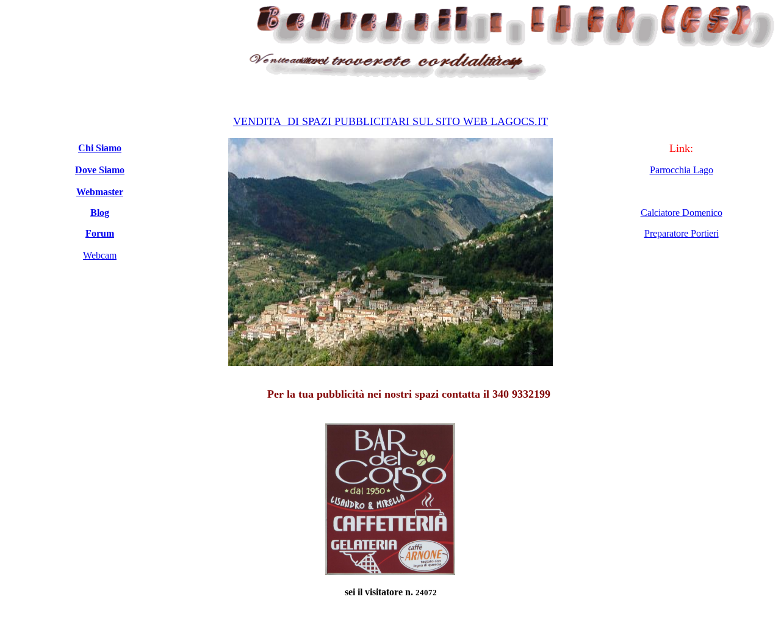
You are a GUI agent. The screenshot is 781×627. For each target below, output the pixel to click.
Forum (99, 233)
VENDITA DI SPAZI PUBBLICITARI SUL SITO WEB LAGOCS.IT (390, 121)
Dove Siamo (99, 170)
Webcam (100, 255)
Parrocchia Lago (681, 170)
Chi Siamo (99, 148)
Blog (99, 212)
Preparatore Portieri (681, 233)
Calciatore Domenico (681, 212)
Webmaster (99, 192)
